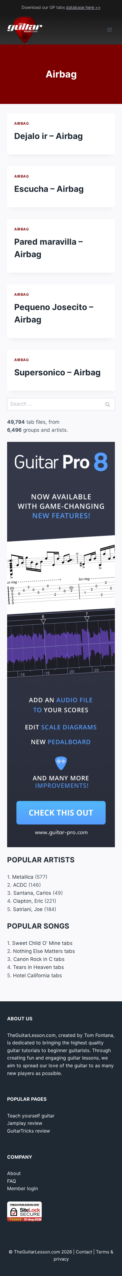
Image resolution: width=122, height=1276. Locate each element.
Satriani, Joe (28, 909)
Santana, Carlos (32, 893)
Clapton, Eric (28, 901)
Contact (84, 1252)
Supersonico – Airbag (57, 372)
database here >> (83, 7)
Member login (22, 1188)
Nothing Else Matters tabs (44, 951)
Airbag (21, 123)
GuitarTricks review (28, 1131)
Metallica (22, 877)
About (14, 1173)
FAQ (11, 1181)
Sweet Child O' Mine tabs (42, 943)
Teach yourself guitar (30, 1116)
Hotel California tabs (37, 975)
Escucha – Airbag (49, 189)
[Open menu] (109, 29)
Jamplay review (24, 1123)
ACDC (20, 885)
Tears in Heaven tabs (38, 967)
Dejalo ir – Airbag (48, 136)
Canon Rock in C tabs (39, 959)
